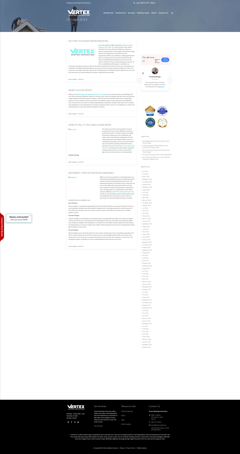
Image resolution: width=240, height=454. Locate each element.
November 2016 (147, 302)
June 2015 (145, 329)
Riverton (138, 437)
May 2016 (145, 313)
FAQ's (123, 415)
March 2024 (146, 216)
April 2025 (145, 197)
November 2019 (147, 245)
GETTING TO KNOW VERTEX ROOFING (88, 41)
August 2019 (146, 252)
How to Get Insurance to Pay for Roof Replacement (156, 154)
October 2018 (146, 263)
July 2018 (145, 271)
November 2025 (147, 182)
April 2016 (145, 315)
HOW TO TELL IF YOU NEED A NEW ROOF (89, 124)
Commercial (120, 13)
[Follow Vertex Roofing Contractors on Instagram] (74, 422)
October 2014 (146, 347)
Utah (163, 439)
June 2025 (145, 195)
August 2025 (146, 190)
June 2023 (145, 229)
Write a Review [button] (166, 60)
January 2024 (146, 221)
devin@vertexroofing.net (158, 425)
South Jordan (112, 437)
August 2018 (146, 268)
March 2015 (146, 336)
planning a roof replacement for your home (91, 94)
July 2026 (145, 171)
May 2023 (145, 231)
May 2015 (145, 331)
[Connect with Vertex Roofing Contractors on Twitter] (68, 422)
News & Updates (72, 79)
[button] (170, 80)
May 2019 (145, 260)
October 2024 (146, 205)
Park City (144, 439)
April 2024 (145, 213)
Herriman (78, 439)
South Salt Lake (78, 437)
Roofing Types (143, 13)
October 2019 (146, 247)
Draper (103, 439)
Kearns (89, 439)
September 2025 (147, 187)
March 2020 (146, 237)
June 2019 (145, 258)
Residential (109, 13)
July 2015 (145, 326)
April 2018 (145, 279)
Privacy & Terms (130, 448)
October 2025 (146, 184)
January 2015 (146, 342)
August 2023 (146, 226)
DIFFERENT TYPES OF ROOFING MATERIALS (91, 172)
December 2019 (147, 242)
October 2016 (146, 305)
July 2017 (145, 292)
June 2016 (145, 310)
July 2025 (145, 192)
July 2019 (145, 255)
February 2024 (146, 218)
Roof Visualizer (126, 424)
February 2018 (146, 281)
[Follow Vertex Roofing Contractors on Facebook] (71, 422)
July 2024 (145, 208)
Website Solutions (142, 448)
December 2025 (147, 179)
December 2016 (147, 300)
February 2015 (146, 339)
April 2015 (145, 334)
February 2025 (146, 200)
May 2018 (145, 276)
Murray (120, 437)
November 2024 (147, 203)
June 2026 (145, 174)
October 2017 (146, 289)
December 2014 (147, 344)
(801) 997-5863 (156, 422)
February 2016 (146, 318)
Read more (161, 86)
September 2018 (147, 266)
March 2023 (146, 234)
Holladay (132, 437)
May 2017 (145, 294)
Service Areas (98, 426)
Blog (122, 420)
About (154, 13)
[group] (155, 81)
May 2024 (145, 210)
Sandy (86, 437)
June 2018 (145, 273)
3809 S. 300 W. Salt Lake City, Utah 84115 (157, 417)
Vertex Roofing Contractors (103, 411)
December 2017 (147, 287)
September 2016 (147, 308)
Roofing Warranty (127, 411)
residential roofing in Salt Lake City (122, 191)
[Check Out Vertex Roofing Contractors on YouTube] (78, 422)
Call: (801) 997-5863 (145, 2)
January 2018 (146, 284)
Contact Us (163, 13)
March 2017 (146, 297)
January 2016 (146, 321)
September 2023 (147, 224)
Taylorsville (145, 437)
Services (131, 13)
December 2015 (147, 323)
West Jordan (104, 437)
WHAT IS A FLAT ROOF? (80, 90)
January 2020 (146, 239)
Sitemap (122, 448)
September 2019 (147, 250)
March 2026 (146, 176)
